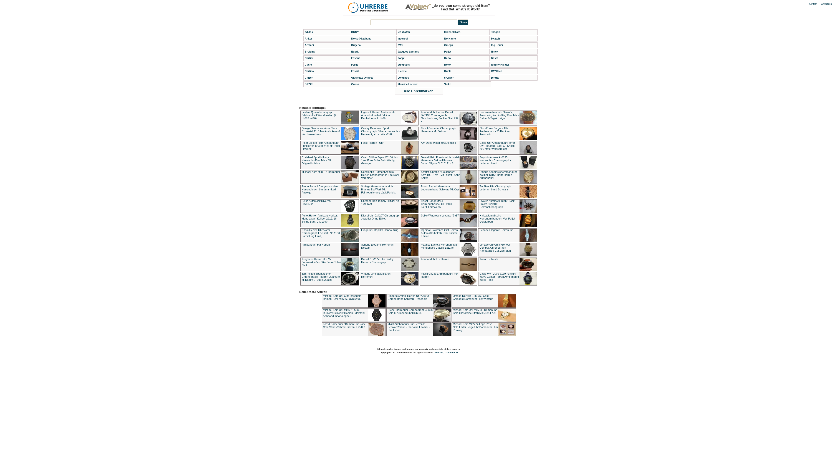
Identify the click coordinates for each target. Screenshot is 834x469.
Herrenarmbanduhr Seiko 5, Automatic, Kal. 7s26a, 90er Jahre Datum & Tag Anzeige (499, 115)
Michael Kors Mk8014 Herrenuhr (321, 171)
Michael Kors (452, 32)
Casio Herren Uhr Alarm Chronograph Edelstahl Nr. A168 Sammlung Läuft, (321, 233)
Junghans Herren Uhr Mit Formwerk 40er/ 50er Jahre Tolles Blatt (321, 262)
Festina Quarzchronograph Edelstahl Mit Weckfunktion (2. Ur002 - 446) (319, 115)
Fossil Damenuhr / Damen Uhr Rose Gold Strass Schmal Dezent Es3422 (344, 326)
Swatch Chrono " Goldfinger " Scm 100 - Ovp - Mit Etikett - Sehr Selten (440, 175)
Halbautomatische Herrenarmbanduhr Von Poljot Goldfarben (497, 218)
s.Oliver (449, 77)
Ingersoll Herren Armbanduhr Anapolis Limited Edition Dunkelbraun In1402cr (378, 115)
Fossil (355, 71)
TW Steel (496, 71)
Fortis (354, 64)
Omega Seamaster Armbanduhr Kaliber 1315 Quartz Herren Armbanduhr (498, 175)
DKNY (355, 32)
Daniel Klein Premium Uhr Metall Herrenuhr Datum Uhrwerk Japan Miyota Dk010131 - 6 (440, 160)
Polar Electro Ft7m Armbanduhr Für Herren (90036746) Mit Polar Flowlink (321, 145)
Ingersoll (403, 38)
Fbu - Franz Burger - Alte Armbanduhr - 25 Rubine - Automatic (495, 131)
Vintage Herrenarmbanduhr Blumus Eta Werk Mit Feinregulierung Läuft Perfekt (378, 189)
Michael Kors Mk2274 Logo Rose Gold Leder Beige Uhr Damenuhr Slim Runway (475, 327)
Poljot (447, 51)
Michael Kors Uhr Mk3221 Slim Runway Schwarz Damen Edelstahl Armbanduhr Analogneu (344, 313)
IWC (400, 45)
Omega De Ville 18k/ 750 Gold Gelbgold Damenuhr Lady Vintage (473, 297)
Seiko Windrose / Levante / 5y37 (440, 215)
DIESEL (309, 84)
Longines (403, 77)
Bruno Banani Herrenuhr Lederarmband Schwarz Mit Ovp (440, 188)
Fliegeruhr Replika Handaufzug (379, 230)
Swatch (495, 38)
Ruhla (447, 71)
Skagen (495, 32)
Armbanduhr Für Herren (316, 244)
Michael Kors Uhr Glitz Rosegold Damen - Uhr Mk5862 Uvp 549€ (342, 297)
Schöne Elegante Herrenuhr (496, 230)
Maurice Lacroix (408, 84)
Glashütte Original (362, 77)
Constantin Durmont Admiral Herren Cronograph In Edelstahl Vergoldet (380, 175)
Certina (309, 71)
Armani (309, 45)
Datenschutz (451, 352)
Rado (447, 58)
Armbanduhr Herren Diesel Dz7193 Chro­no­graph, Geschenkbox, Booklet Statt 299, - (440, 117)
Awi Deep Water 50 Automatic (438, 142)
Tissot (494, 58)
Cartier (309, 58)
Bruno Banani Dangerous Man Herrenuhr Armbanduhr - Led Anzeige (320, 189)
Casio (308, 64)
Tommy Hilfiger (500, 64)
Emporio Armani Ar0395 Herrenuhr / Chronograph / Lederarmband (495, 160)
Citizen (309, 77)
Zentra (495, 77)
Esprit (355, 51)
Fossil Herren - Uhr (372, 142)
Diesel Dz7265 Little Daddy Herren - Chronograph (377, 261)
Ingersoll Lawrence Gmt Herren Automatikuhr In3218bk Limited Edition (439, 233)
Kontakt (813, 4)
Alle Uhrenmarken (419, 91)
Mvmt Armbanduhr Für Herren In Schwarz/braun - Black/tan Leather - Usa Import (409, 327)
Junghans (404, 64)
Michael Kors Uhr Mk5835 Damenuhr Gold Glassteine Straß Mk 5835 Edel (475, 312)
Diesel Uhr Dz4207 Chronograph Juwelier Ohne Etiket (380, 217)
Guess (355, 84)
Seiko (447, 84)
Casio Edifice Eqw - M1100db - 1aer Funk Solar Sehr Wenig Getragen (379, 160)
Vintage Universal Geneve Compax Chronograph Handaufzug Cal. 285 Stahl (495, 247)
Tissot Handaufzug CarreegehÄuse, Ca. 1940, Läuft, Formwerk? (437, 204)
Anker (308, 38)
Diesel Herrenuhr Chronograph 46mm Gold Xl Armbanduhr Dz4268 (410, 312)
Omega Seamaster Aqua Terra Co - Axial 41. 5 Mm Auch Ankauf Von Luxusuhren (321, 131)
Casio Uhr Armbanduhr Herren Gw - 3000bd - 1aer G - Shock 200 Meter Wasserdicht (498, 145)
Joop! (401, 58)
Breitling (310, 51)
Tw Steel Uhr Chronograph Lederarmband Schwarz (495, 188)
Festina (355, 58)
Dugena (356, 45)
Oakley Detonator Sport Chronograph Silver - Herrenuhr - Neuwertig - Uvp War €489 (380, 131)
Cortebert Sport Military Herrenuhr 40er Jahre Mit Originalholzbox (316, 160)
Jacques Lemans (408, 51)
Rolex (447, 64)
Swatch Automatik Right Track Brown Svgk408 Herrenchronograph (497, 204)
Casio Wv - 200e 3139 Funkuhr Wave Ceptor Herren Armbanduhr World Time (499, 276)
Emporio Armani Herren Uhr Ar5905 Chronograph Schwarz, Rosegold (409, 297)
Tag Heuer (497, 45)
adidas (309, 32)
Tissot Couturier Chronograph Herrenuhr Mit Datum (438, 130)
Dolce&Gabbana (361, 38)
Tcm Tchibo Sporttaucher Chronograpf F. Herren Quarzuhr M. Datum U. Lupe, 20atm (321, 276)
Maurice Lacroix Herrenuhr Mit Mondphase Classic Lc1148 (439, 246)
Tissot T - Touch (489, 259)
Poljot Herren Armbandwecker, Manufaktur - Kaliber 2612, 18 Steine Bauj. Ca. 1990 (320, 218)
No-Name (450, 38)
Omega (448, 45)
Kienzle (402, 71)
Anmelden (826, 4)
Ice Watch (404, 32)
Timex (494, 51)
